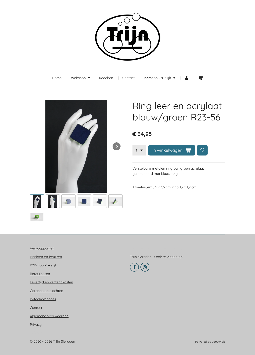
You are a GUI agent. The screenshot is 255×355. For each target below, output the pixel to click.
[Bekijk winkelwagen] (200, 77)
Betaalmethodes (43, 299)
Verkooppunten (42, 248)
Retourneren (40, 274)
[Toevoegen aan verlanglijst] (202, 150)
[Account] (186, 77)
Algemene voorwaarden (49, 316)
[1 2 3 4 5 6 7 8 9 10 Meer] (139, 150)
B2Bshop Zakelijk (43, 265)
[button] (37, 201)
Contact (36, 307)
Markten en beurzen (46, 257)
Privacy (36, 324)
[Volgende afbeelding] (117, 146)
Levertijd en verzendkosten (51, 282)
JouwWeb (218, 341)
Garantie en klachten (46, 290)
